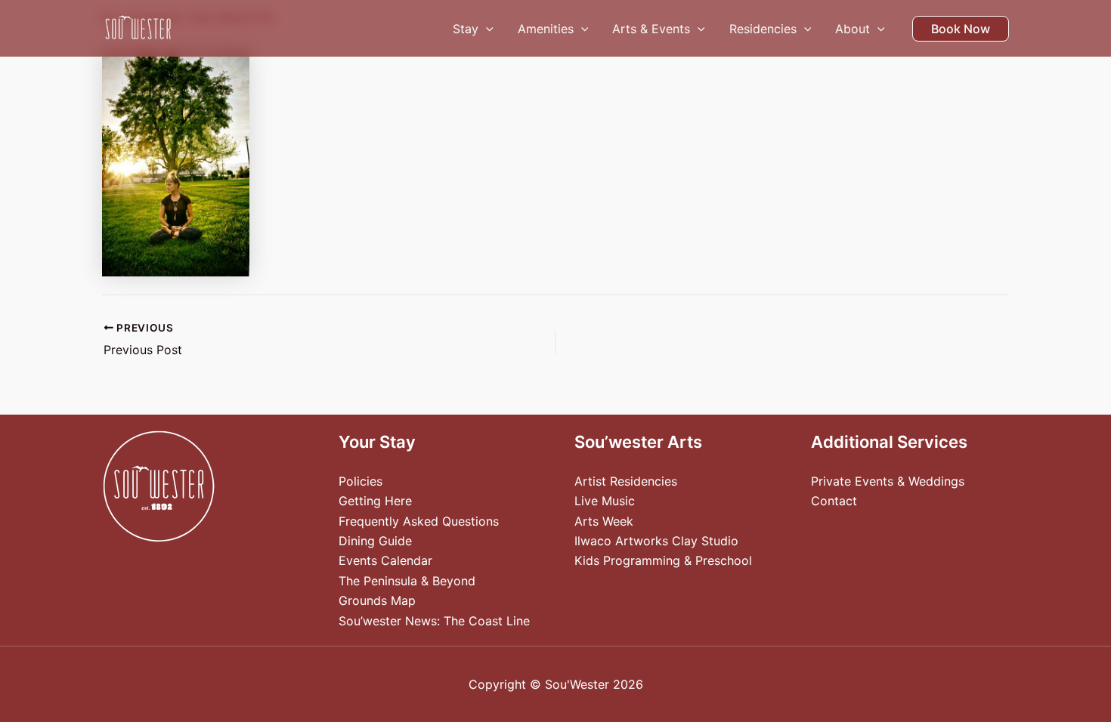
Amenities (546, 28)
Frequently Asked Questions (419, 521)
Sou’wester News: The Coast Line (434, 620)
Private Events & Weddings (887, 481)
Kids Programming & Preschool (663, 560)
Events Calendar (385, 560)
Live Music (604, 500)
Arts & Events (651, 28)
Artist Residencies (625, 481)
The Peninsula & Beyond (407, 580)
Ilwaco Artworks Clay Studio (656, 540)
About (852, 28)
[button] (486, 29)
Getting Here (375, 500)
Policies (360, 481)
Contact (834, 500)
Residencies (763, 28)
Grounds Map (377, 600)
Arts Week (603, 521)
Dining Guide (375, 540)
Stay (465, 28)
